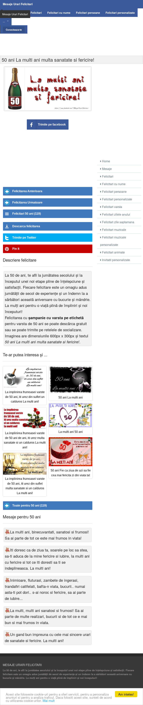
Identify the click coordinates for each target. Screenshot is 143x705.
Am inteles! (126, 694)
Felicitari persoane (114, 191)
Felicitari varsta (111, 207)
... (4, 21)
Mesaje (106, 169)
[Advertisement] (71, 42)
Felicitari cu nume (113, 184)
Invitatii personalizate (115, 260)
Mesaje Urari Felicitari (18, 4)
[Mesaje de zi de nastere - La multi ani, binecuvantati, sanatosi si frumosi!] (7, 532)
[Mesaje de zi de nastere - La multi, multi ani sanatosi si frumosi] (7, 610)
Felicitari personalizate (116, 199)
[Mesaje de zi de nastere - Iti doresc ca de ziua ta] (7, 550)
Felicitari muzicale (113, 229)
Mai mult (49, 700)
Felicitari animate (113, 252)
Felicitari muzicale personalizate (113, 241)
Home (105, 161)
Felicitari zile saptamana (117, 222)
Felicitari (107, 176)
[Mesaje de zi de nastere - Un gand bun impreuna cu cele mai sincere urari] (7, 634)
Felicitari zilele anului (115, 214)
